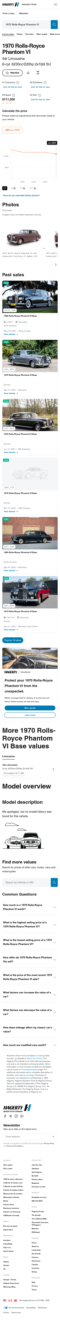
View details (9, 334)
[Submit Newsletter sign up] (53, 1136)
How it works (8, 1251)
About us (35, 1246)
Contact (35, 1264)
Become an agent (10, 1226)
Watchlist (23, 13)
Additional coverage (11, 1215)
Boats (5, 1201)
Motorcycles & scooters (12, 1194)
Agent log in (8, 1230)
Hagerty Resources (11, 1283)
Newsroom (36, 1261)
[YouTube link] (22, 1116)
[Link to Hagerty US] (4, 1300)
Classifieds (7, 1244)
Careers (35, 1257)
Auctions (6, 1240)
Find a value (8, 13)
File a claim (7, 1168)
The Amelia (36, 1215)
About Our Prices (34, 1058)
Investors (35, 1268)
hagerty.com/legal (26, 1075)
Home (34, 1243)
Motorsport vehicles (11, 1197)
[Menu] (55, 4)
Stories (6, 1265)
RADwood (36, 1232)
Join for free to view (12, 87)
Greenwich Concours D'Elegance (40, 1223)
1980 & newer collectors (13, 1179)
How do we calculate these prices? (21, 195)
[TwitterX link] (10, 1116)
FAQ (33, 1282)
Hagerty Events (38, 1211)
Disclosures (42, 1308)
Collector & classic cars (12, 1183)
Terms (34, 1290)
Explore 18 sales (12, 640)
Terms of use (16, 1312)
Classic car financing (11, 1212)
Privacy (35, 1286)
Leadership (36, 1250)
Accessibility (31, 1308)
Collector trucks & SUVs (13, 1186)
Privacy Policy (49, 1143)
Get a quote (30, 708)
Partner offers (37, 1179)
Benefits (35, 1176)
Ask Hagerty (37, 1172)
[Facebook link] (5, 1116)
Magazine (35, 1183)
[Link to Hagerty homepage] (17, 1108)
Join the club (37, 1165)
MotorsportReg (9, 1287)
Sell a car (7, 1247)
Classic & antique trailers (13, 1190)
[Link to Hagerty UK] (15, 1300)
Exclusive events (38, 1187)
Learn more (30, 715)
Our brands (36, 1254)
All (4, 1269)
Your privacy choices (16, 1308)
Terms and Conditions (15, 1146)
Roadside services (39, 1197)
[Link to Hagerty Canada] (10, 1300)
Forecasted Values (30, 1069)
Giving (34, 1272)
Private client (8, 1204)
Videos (6, 1262)
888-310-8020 (37, 1201)
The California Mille (39, 1219)
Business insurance (11, 1208)
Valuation (35, 1168)
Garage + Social (9, 1279)
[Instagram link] (16, 1116)
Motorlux (35, 1228)
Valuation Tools (29, 4)
